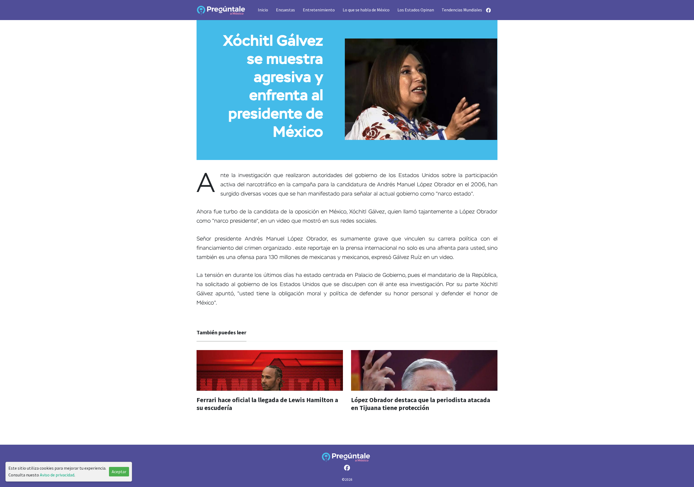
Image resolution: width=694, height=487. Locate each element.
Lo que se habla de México (366, 9)
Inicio (263, 9)
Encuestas (285, 9)
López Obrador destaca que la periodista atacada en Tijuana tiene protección (420, 404)
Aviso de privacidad (57, 475)
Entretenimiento (319, 9)
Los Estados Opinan (415, 9)
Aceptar (119, 471)
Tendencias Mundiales (462, 9)
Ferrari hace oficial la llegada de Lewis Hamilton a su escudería (267, 404)
